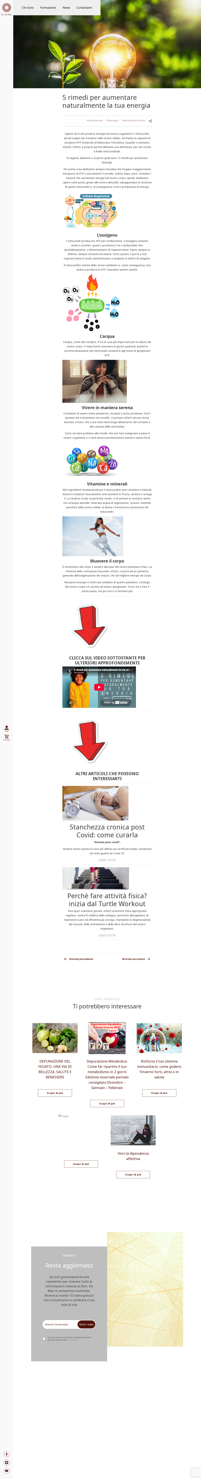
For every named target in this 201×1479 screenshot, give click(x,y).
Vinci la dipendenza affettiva (133, 1156)
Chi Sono (28, 8)
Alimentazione (95, 120)
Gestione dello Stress (133, 120)
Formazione (48, 8)
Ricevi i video (86, 1324)
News (66, 8)
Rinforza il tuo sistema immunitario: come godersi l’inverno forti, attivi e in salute (159, 1069)
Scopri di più (55, 1093)
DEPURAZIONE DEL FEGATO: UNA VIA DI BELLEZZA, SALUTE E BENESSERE (55, 1069)
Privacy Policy (72, 1340)
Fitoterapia (112, 120)
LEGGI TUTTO (107, 860)
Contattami (84, 8)
